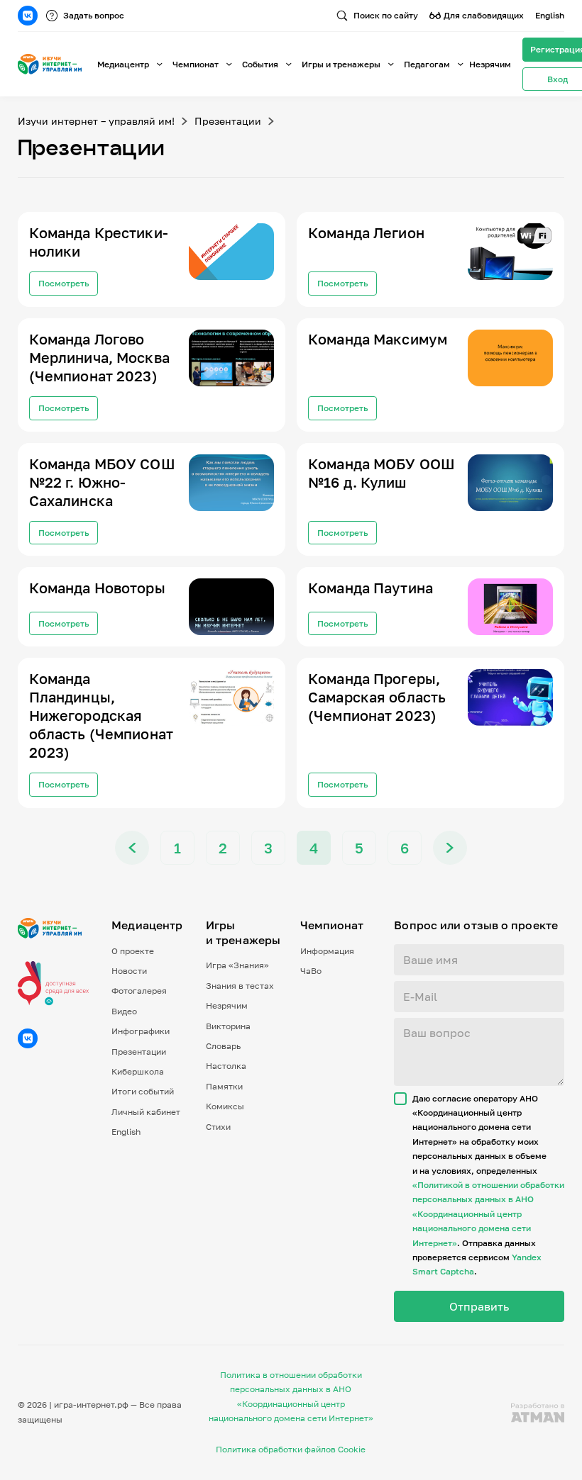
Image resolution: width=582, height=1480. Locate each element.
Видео (124, 1011)
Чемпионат (195, 64)
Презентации (227, 121)
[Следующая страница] (450, 848)
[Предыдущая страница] (132, 848)
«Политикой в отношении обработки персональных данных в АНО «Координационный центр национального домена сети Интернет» (488, 1213)
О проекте (132, 951)
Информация (327, 951)
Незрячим (490, 64)
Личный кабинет (145, 1111)
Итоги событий (142, 1091)
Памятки (224, 1086)
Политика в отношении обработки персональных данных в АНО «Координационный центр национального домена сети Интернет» (291, 1396)
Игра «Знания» (237, 965)
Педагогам (427, 64)
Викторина (228, 1026)
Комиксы (225, 1106)
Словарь (223, 1046)
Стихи (218, 1126)
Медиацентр (123, 64)
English (549, 15)
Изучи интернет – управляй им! (96, 121)
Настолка (226, 1065)
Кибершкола (137, 1071)
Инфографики (140, 1031)
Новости (129, 970)
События (260, 64)
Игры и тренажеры (341, 64)
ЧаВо (311, 970)
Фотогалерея (139, 990)
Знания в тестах (240, 985)
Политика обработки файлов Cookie (291, 1449)
